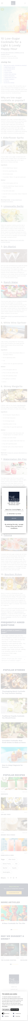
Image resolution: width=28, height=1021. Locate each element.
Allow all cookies (14, 1009)
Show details (4, 1006)
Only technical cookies (7, 1010)
